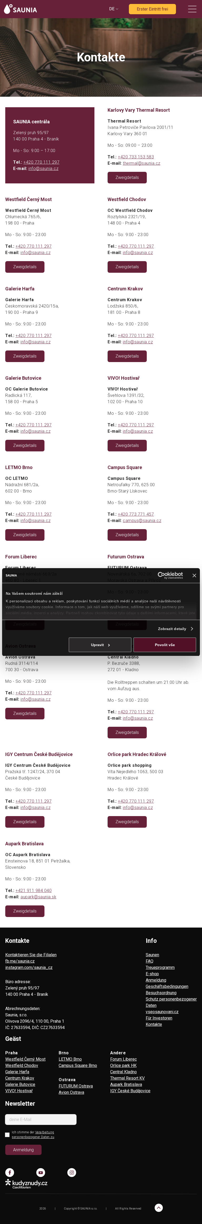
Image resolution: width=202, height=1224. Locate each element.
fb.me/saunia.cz (20, 961)
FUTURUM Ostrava (76, 1086)
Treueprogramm (160, 967)
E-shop (152, 973)
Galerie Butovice (20, 1084)
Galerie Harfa (17, 1071)
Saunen (152, 954)
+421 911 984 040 (34, 890)
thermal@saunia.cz (141, 163)
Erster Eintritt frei (152, 9)
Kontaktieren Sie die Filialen (31, 954)
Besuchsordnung (161, 992)
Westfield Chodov (21, 1065)
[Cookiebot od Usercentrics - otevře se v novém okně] (160, 575)
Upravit (97, 645)
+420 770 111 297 (41, 162)
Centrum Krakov (19, 1078)
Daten (151, 1005)
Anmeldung (156, 980)
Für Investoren (159, 1018)
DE (111, 8)
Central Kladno (123, 1071)
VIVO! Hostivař (19, 1090)
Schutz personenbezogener (171, 999)
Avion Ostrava (71, 1092)
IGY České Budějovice (130, 1090)
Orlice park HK (123, 1065)
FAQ (149, 961)
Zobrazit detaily (172, 629)
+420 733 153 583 (136, 156)
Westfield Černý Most (25, 1059)
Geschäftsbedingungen (167, 986)
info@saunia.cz (43, 168)
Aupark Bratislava (126, 1084)
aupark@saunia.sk (38, 896)
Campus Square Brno (78, 1065)
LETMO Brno (70, 1059)
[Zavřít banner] (194, 575)
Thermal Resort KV (127, 1078)
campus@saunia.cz (142, 520)
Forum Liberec (123, 1059)
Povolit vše (165, 645)
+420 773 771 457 (136, 514)
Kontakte (154, 1024)
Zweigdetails (127, 177)
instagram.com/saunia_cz (29, 967)
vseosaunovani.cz (162, 1011)
